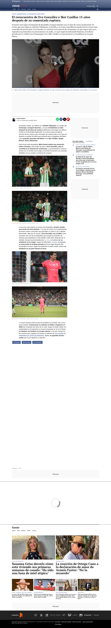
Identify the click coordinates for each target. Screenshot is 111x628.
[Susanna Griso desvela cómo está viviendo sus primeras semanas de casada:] (33, 547)
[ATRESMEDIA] (17, 615)
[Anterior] (22, 1)
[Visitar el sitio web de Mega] (58, 615)
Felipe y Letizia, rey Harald (42, 1)
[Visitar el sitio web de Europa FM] (75, 615)
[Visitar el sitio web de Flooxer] (96, 615)
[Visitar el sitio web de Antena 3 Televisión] (35, 615)
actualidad (16, 342)
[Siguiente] (98, 1)
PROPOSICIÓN (60, 561)
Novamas (14, 468)
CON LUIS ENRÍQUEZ (17, 561)
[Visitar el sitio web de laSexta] (41, 615)
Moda (29, 9)
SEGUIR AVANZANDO (61, 592)
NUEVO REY (81, 592)
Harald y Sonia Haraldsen (56, 1)
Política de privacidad (66, 621)
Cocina (34, 9)
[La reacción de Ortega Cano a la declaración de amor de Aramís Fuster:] (77, 547)
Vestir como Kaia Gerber (75, 1)
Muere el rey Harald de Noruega (88, 1)
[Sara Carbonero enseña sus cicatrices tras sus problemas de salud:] (66, 585)
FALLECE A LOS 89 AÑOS (82, 166)
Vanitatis (54, 242)
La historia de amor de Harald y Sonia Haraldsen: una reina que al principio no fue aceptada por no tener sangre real (86, 160)
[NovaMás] (24, 6)
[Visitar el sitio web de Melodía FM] (80, 615)
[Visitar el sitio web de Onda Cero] (69, 615)
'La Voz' (47, 240)
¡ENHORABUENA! (38, 592)
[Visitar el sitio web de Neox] (46, 615)
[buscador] (97, 6)
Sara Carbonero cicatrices (29, 1)
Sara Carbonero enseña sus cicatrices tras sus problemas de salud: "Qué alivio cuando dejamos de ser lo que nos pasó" (66, 596)
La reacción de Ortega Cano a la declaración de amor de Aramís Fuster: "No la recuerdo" (77, 568)
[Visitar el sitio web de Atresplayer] (88, 615)
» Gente (19, 468)
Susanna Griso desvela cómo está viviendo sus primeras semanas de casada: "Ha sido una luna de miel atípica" (33, 568)
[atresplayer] (90, 6)
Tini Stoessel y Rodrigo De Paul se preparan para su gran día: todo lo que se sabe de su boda (43, 596)
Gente (14, 9)
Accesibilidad (58, 624)
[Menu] (97, 9)
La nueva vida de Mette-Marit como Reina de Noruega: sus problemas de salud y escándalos (85, 149)
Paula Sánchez (21, 118)
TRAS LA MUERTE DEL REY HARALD (85, 144)
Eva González (37, 342)
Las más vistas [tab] (78, 141)
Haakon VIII (65, 1)
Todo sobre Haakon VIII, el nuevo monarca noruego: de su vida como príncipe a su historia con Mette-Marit (87, 596)
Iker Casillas (26, 342)
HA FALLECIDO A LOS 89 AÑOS (84, 155)
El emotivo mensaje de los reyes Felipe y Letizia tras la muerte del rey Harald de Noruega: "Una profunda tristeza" (85, 172)
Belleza (24, 9)
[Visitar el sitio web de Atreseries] (63, 615)
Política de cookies (76, 621)
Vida (19, 9)
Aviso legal (57, 621)
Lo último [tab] (89, 141)
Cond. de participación (87, 621)
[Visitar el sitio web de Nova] (52, 615)
